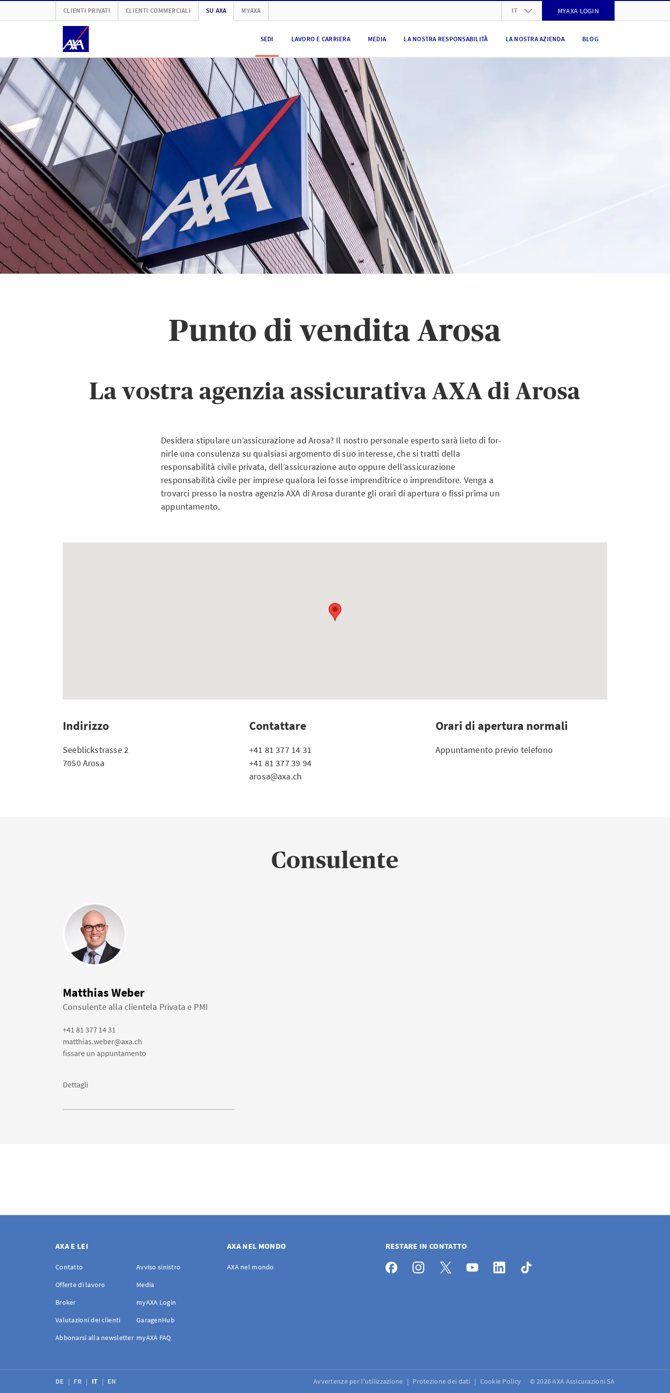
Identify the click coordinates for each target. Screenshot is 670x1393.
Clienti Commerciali (158, 10)
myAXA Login (156, 1302)
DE (60, 1381)
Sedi (267, 39)
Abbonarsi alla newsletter (94, 1337)
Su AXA (216, 10)
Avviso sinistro (158, 1267)
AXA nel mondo (250, 1267)
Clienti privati (86, 10)
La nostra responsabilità (446, 39)
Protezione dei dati (442, 1381)
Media (377, 39)
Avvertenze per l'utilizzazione (359, 1381)
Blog (590, 39)
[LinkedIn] (502, 1265)
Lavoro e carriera (320, 39)
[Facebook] (394, 1265)
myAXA (250, 10)
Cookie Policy (501, 1381)
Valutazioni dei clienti (87, 1320)
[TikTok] (529, 1265)
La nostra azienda (535, 39)
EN (112, 1381)
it (514, 10)
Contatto (69, 1267)
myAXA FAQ (153, 1337)
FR (78, 1381)
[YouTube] (475, 1265)
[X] (448, 1265)
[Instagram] (421, 1265)
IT (96, 1381)
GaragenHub (155, 1320)
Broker (65, 1302)
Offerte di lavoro (80, 1284)
